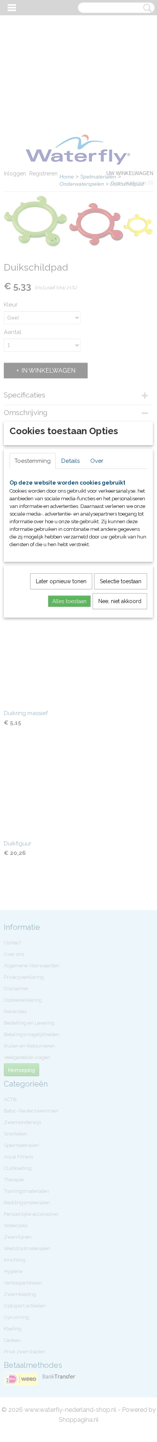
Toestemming (32, 460)
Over (96, 460)
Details (70, 460)
